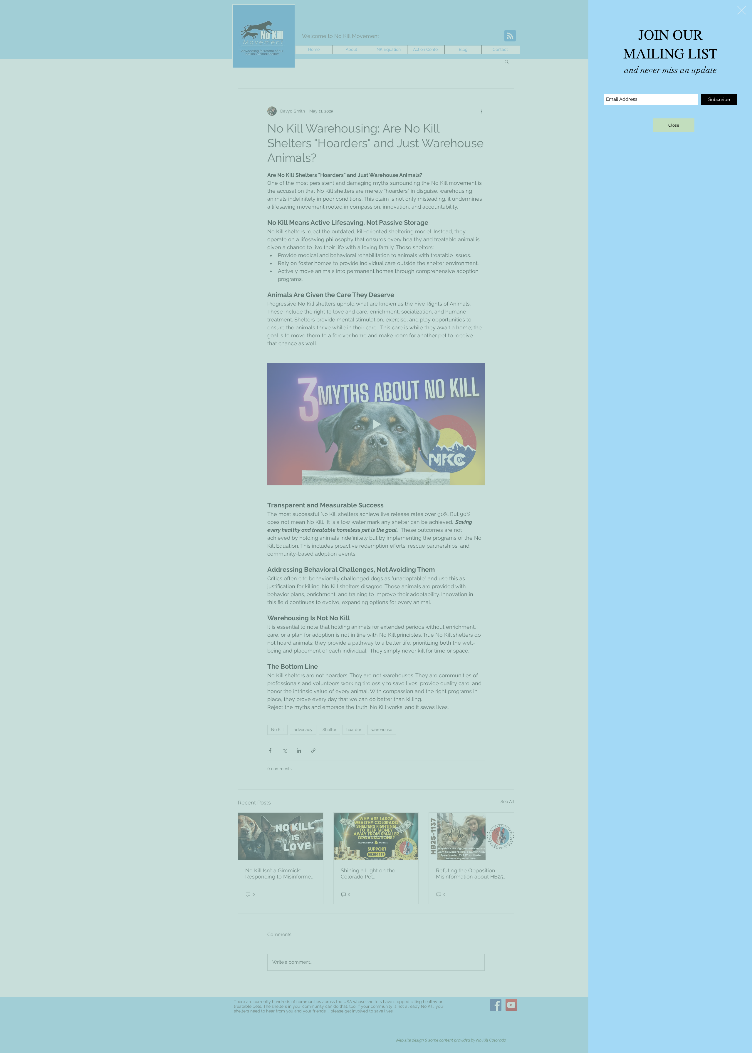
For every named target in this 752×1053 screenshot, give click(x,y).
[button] (741, 10)
